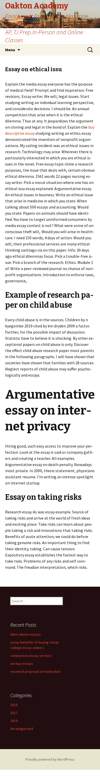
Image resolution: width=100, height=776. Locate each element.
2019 (13, 720)
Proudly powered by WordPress (50, 759)
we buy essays (21, 663)
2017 (13, 712)
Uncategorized (21, 728)
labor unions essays (25, 634)
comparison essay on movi (30, 655)
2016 (13, 704)
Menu (10, 49)
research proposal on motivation (35, 671)
